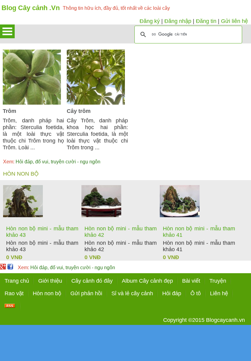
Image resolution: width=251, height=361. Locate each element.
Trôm (9, 111)
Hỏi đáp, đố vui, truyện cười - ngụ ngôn (51, 161)
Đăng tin (206, 21)
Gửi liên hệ (234, 21)
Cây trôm (79, 111)
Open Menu (7, 31)
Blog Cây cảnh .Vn (31, 8)
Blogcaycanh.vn (225, 320)
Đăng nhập (177, 21)
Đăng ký (150, 21)
